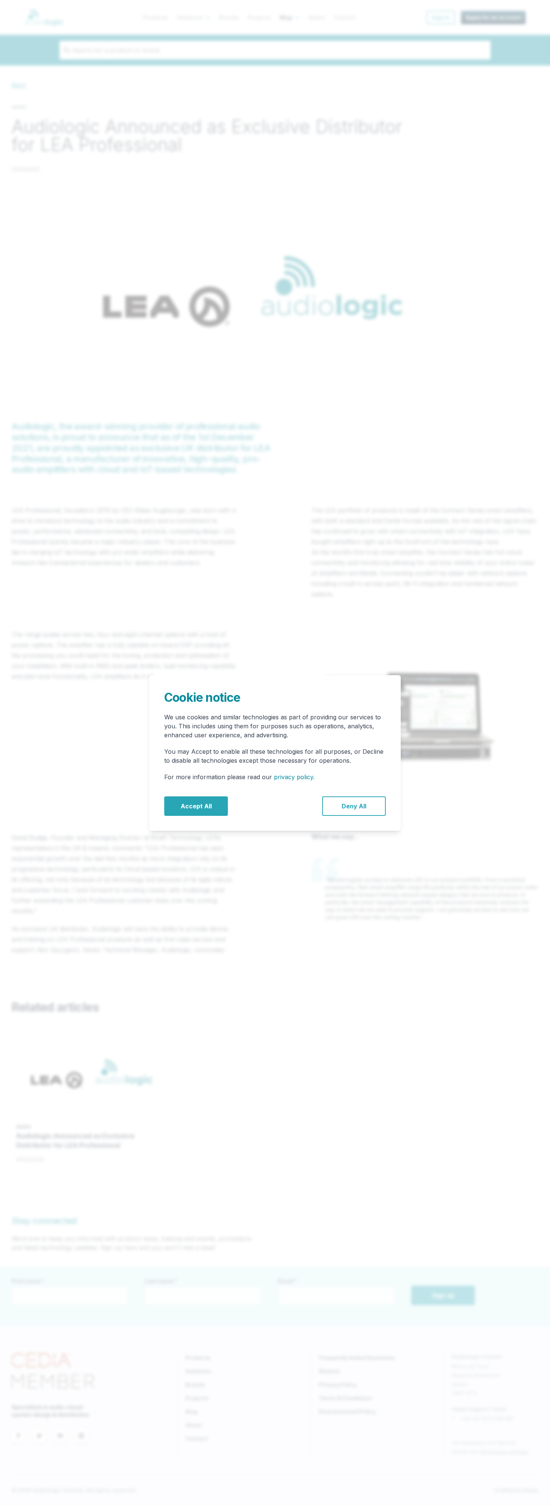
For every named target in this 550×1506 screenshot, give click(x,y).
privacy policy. (294, 777)
